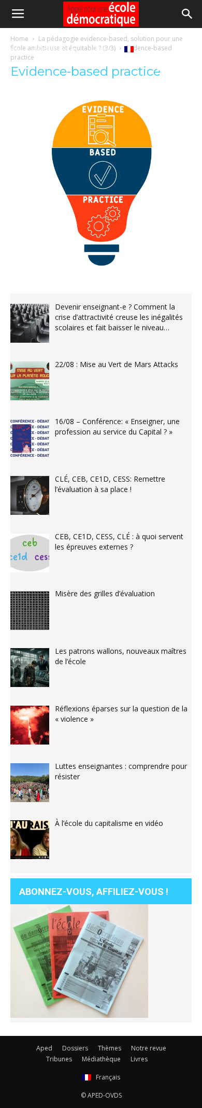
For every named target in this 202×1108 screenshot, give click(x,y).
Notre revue (148, 1048)
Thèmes (109, 1048)
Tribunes (59, 1059)
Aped (44, 1048)
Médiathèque (55, 48)
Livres (100, 48)
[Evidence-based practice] (101, 268)
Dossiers (75, 1048)
